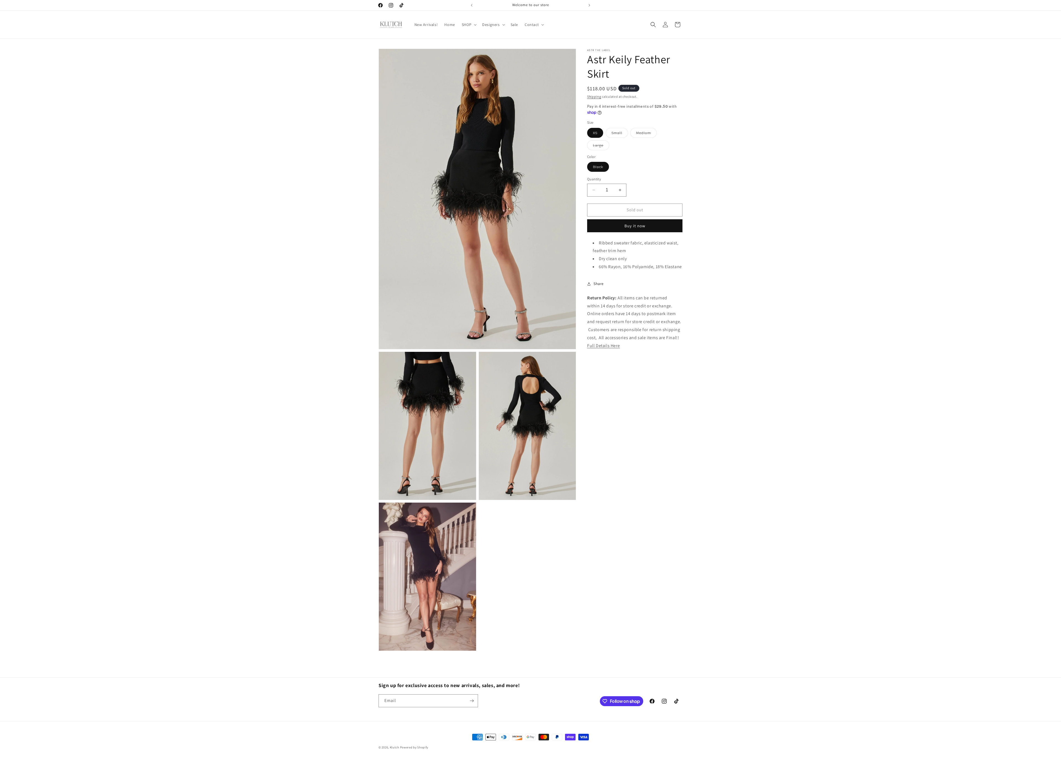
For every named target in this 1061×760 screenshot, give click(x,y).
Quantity (594, 179)
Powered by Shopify (414, 747)
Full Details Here (603, 346)
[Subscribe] (472, 700)
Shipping (594, 96)
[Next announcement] (589, 5)
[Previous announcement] (472, 5)
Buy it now (634, 225)
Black (601, 168)
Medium (646, 134)
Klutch (394, 747)
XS (598, 134)
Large (601, 146)
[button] (468, 24)
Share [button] (598, 283)
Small (619, 134)
